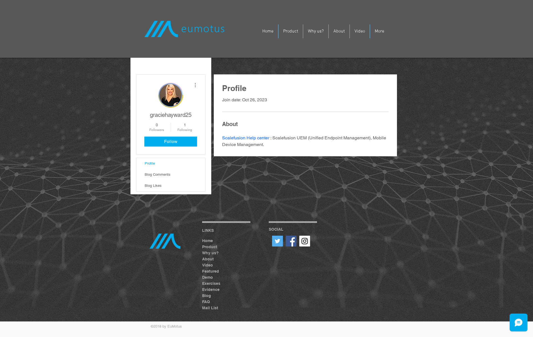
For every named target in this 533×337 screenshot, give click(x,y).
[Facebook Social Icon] (291, 241)
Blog (206, 295)
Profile (150, 163)
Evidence (211, 289)
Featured (210, 271)
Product (209, 247)
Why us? (210, 253)
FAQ (206, 302)
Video (207, 265)
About (208, 259)
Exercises (211, 283)
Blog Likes (153, 185)
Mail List (210, 308)
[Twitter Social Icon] (277, 241)
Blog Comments (157, 174)
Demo (207, 277)
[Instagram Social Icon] (304, 241)
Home (207, 240)
